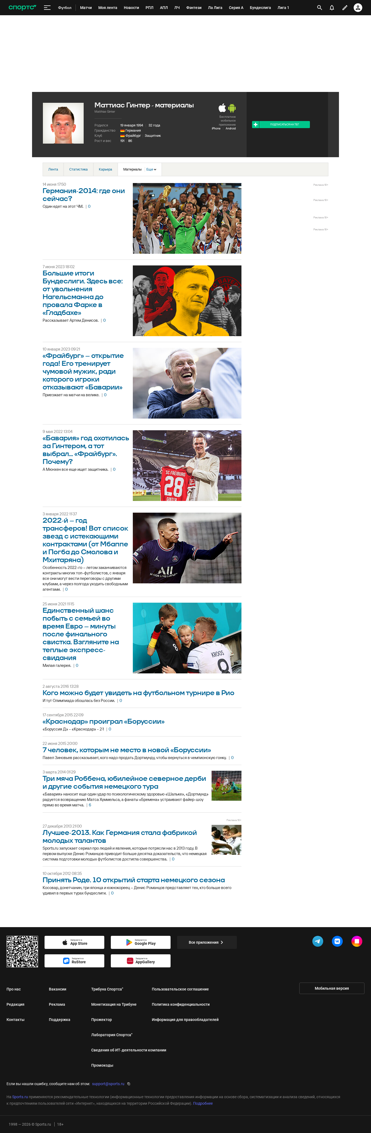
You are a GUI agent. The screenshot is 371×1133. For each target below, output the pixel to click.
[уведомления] (331, 7)
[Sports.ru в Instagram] (357, 942)
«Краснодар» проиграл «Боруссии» (104, 721)
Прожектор (101, 1019)
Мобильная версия (332, 988)
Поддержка (59, 1019)
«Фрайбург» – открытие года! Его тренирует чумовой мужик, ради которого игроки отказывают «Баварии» (83, 372)
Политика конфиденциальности (181, 1004)
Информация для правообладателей (185, 1019)
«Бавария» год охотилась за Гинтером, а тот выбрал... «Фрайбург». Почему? (86, 450)
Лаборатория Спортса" (112, 1035)
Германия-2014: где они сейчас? (84, 195)
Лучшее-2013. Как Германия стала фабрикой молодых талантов (120, 837)
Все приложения (204, 942)
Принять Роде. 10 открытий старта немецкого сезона (134, 880)
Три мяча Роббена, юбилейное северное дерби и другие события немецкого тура (124, 783)
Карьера (105, 169)
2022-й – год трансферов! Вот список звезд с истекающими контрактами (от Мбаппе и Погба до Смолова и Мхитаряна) (85, 540)
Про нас (14, 989)
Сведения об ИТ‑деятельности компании (128, 1050)
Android (231, 128)
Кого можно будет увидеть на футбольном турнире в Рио (138, 693)
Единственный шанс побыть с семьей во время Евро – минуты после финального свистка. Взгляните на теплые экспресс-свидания (81, 634)
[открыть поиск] (319, 7)
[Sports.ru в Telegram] (318, 942)
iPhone (216, 128)
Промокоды (102, 1065)
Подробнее (203, 1103)
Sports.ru (20, 1097)
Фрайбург (133, 135)
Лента (53, 169)
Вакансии (57, 989)
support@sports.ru (108, 1084)
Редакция (15, 1004)
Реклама (57, 1004)
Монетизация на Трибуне (114, 1004)
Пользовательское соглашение (180, 989)
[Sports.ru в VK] (338, 942)
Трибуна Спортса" (107, 989)
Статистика (78, 169)
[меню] (47, 7)
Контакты (15, 1019)
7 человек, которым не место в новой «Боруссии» (127, 750)
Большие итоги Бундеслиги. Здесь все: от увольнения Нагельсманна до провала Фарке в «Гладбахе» (83, 293)
